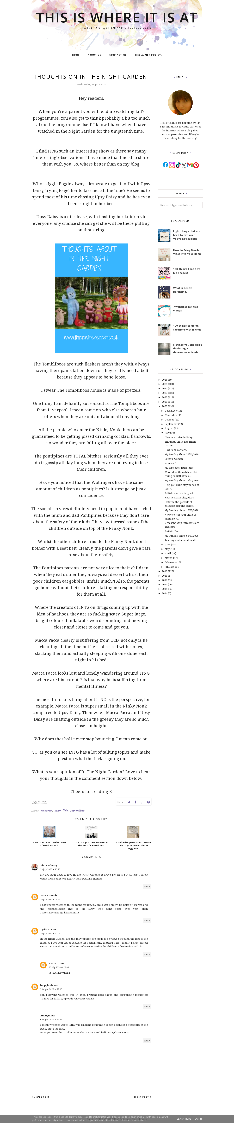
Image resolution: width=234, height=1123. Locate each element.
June (167, 544)
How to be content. (176, 449)
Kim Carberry (48, 865)
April (168, 553)
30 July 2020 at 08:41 (50, 899)
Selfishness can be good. (179, 493)
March (169, 557)
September (171, 424)
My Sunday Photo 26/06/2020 (182, 454)
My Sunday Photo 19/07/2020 (182, 480)
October (169, 419)
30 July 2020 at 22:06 (50, 933)
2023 (164, 392)
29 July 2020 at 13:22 (50, 869)
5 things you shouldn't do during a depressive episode (187, 348)
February (170, 562)
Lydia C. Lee (48, 929)
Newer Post (42, 1097)
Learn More (184, 1118)
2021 (164, 401)
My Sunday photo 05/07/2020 (182, 535)
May (167, 549)
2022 (164, 397)
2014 (164, 593)
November (171, 415)
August (169, 428)
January (169, 566)
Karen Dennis (48, 895)
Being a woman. (174, 458)
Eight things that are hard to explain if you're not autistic (186, 234)
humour (46, 810)
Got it (198, 1118)
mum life (61, 810)
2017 (164, 580)
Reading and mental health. (181, 540)
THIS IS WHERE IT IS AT (117, 17)
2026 (164, 379)
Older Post (141, 1097)
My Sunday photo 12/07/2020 (182, 510)
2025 (164, 384)
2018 (164, 575)
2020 (164, 406)
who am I (170, 463)
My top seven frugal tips (179, 467)
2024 (164, 388)
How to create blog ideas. (179, 497)
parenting (77, 810)
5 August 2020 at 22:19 (51, 989)
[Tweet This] (129, 802)
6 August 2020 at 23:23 (51, 1019)
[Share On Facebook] (135, 802)
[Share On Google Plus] (142, 802)
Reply (147, 886)
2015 (164, 588)
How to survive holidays (179, 437)
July (167, 432)
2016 (164, 584)
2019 (164, 571)
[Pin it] (148, 802)
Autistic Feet (172, 531)
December (171, 410)
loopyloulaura (49, 985)
